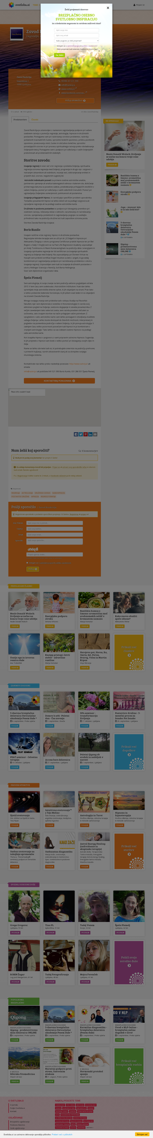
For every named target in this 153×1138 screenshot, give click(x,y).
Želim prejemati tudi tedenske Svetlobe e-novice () (77, 49)
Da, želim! (59, 55)
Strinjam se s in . (76, 46)
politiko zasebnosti (89, 46)
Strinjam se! (142, 1134)
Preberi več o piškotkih (62, 1134)
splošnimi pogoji (73, 46)
